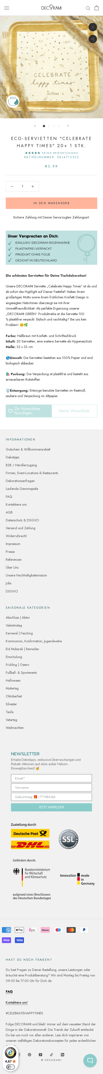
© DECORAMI (51, 1060)
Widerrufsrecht (16, 536)
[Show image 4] (59, 126)
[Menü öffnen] (6, 8)
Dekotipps (12, 457)
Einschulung (14, 656)
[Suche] (88, 8)
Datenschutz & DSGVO (22, 520)
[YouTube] (40, 1054)
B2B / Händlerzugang (21, 465)
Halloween (13, 680)
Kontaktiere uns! (17, 1002)
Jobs (8, 583)
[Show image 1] (44, 126)
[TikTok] (51, 1054)
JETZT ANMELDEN (51, 807)
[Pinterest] (29, 1054)
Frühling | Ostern (17, 664)
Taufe (9, 712)
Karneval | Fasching (19, 633)
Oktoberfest (14, 696)
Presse (10, 551)
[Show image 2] (49, 126)
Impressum (13, 543)
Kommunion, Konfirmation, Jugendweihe (34, 641)
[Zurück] (35, 126)
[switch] (10, 1067)
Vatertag (11, 719)
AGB (9, 512)
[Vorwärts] (68, 126)
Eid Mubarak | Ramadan (22, 649)
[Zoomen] (93, 27)
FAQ (9, 496)
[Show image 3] (54, 126)
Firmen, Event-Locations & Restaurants (32, 473)
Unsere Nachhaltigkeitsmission (26, 575)
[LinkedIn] (62, 1054)
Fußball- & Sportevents (21, 672)
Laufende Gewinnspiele (22, 488)
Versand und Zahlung (20, 528)
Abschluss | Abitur (18, 617)
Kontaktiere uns (16, 504)
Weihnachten (15, 727)
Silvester (11, 704)
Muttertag (12, 688)
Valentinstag (14, 625)
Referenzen (14, 559)
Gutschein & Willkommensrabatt (28, 449)
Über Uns (12, 567)
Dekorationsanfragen (20, 480)
